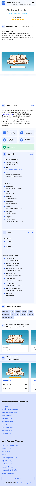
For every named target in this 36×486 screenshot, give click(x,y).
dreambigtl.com (7, 467)
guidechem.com (7, 418)
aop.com (5, 455)
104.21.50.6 (9, 169)
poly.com (5, 406)
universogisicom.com (9, 458)
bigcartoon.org (7, 461)
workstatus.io (6, 434)
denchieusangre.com (9, 412)
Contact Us (18, 478)
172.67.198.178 (18, 169)
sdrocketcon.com (8, 473)
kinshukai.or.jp (7, 431)
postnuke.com (7, 464)
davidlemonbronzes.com (10, 409)
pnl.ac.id (4, 424)
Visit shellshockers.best (18, 13)
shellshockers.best (7, 114)
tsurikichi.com (7, 415)
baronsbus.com (7, 428)
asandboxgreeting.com (10, 445)
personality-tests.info (9, 470)
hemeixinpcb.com (8, 448)
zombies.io (7, 381)
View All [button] (32, 105)
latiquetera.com (7, 421)
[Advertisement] (18, 46)
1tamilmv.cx (6, 451)
